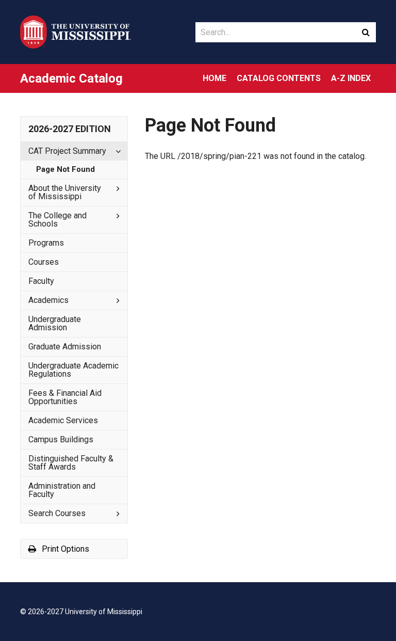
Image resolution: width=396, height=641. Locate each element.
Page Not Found (65, 169)
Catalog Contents (279, 78)
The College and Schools (57, 220)
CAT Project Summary (67, 151)
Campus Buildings (60, 439)
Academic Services (63, 420)
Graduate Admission (64, 346)
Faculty (41, 281)
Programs (46, 243)
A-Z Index (351, 78)
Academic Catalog (71, 78)
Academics (48, 300)
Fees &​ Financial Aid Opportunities (65, 397)
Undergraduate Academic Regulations (73, 370)
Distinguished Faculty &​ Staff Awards (70, 463)
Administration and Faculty (61, 490)
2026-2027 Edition (69, 128)
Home (214, 78)
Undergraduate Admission (54, 323)
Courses (43, 262)
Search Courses (57, 513)
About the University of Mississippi (64, 192)
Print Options (64, 549)
